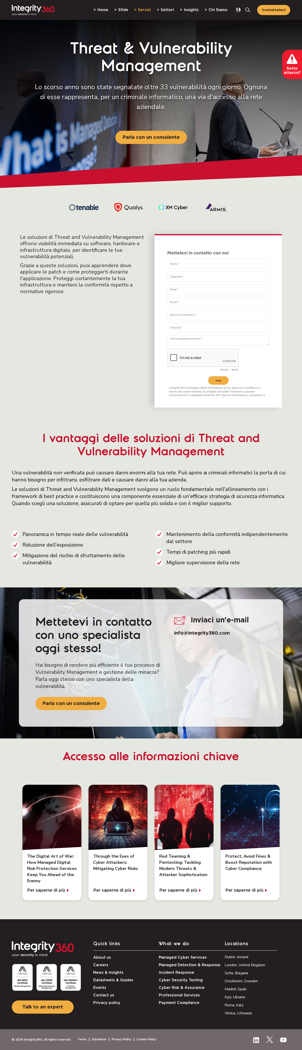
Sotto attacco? (292, 71)
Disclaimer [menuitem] (99, 1039)
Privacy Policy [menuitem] (121, 1039)
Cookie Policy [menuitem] (146, 1039)
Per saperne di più (46, 890)
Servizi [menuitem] (144, 10)
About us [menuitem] (102, 957)
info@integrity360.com (202, 633)
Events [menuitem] (99, 988)
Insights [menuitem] (191, 10)
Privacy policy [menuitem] (106, 1003)
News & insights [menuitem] (108, 972)
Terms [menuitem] (82, 1039)
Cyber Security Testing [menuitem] (181, 980)
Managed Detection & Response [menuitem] (189, 965)
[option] (84, 207)
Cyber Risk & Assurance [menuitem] (182, 988)
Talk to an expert (42, 1007)
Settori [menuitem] (167, 10)
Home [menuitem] (102, 10)
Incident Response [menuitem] (176, 972)
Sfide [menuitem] (123, 10)
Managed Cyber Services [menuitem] (183, 957)
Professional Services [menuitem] (179, 995)
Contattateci (273, 10)
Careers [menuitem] (100, 965)
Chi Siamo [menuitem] (218, 10)
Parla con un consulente (151, 137)
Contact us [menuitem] (103, 995)
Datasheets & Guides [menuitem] (113, 980)
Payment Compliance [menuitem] (179, 1003)
